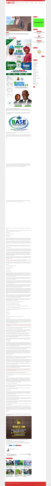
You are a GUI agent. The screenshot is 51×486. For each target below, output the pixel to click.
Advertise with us (22, 0)
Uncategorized (36, 84)
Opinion (35, 74)
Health (35, 70)
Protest (35, 79)
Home (14, 0)
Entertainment (35, 65)
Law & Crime (35, 73)
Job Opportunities (39, 31)
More (42, 3)
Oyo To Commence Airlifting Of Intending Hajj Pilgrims (25, 454)
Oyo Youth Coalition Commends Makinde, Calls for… (39, 42)
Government (35, 69)
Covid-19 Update (36, 63)
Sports (35, 81)
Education (35, 64)
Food (34, 68)
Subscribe (43, 56)
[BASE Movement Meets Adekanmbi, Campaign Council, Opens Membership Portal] (10, 463)
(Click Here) (19, 108)
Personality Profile (36, 75)
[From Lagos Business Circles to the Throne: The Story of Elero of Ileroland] (19, 463)
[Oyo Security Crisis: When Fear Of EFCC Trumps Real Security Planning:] (27, 471)
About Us (16, 0)
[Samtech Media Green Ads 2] (19, 150)
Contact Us (19, 0)
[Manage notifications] (49, 484)
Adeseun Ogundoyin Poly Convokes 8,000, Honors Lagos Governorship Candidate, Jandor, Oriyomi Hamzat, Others (12, 455)
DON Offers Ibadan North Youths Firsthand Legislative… (39, 33)
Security (35, 80)
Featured (7, 32)
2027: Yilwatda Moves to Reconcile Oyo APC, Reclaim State (39, 38)
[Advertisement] (25, 11)
